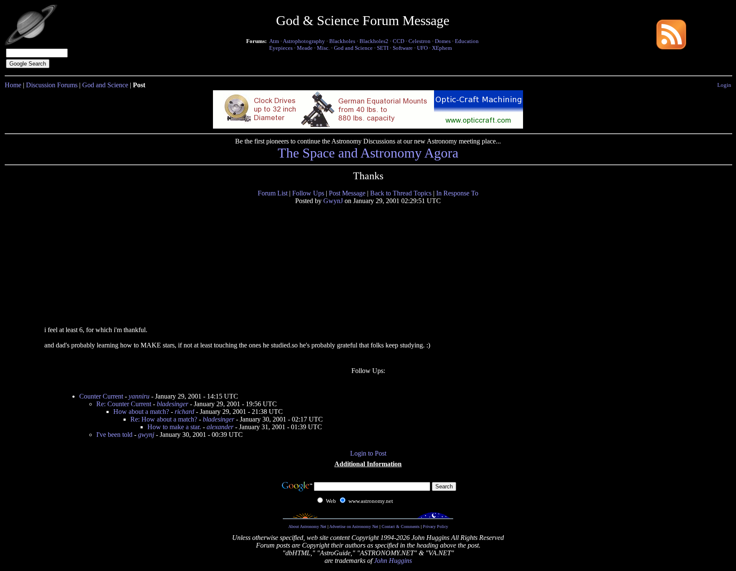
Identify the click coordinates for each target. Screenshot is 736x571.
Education (467, 41)
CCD (398, 41)
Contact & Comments (401, 526)
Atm (274, 41)
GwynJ (333, 200)
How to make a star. (174, 426)
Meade (305, 48)
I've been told (114, 434)
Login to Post (368, 453)
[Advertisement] (109, 265)
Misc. (323, 48)
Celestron (419, 41)
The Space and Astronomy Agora (368, 153)
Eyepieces (281, 48)
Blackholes (342, 41)
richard (184, 411)
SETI (382, 48)
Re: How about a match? (163, 419)
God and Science (353, 48)
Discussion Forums (52, 85)
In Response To (457, 193)
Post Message (347, 193)
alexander (220, 426)
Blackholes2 (373, 41)
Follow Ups (308, 193)
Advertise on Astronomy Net (353, 526)
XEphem (442, 48)
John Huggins (393, 560)
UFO (422, 48)
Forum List (273, 193)
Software (403, 48)
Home (13, 85)
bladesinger (172, 403)
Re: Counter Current (123, 403)
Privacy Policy (435, 526)
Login (724, 85)
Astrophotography (304, 41)
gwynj (146, 434)
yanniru (139, 396)
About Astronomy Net (307, 526)
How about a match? (141, 411)
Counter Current (101, 396)
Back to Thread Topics (400, 193)
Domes (443, 41)
